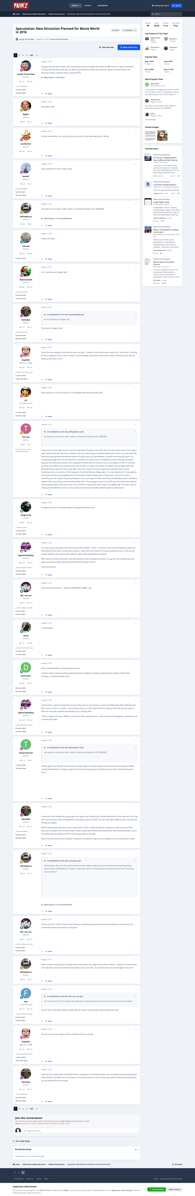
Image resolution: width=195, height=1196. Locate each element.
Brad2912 (26, 360)
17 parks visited (20, 531)
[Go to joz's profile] (26, 392)
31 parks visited (20, 258)
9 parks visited (20, 192)
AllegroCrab (26, 515)
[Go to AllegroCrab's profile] (26, 506)
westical (26, 246)
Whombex (156, 280)
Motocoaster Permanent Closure (163, 263)
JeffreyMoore (26, 216)
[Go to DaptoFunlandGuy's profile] (26, 547)
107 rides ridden (20, 195)
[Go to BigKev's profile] (26, 106)
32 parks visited (20, 571)
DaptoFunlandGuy (26, 555)
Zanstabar (26, 320)
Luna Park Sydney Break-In (164, 184)
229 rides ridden (20, 93)
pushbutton (26, 144)
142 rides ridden (20, 768)
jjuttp (25, 635)
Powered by (171, 1179)
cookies (65, 1190)
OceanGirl (72, 861)
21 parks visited (20, 412)
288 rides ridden (20, 339)
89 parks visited (20, 688)
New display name (159, 234)
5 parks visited (20, 1017)
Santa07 (25, 176)
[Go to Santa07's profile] (26, 168)
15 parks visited (20, 90)
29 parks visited (20, 295)
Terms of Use (45, 1190)
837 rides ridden (20, 691)
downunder (26, 676)
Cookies (38, 1179)
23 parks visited (20, 651)
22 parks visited (20, 335)
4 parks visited (20, 611)
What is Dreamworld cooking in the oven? (165, 230)
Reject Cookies (174, 1189)
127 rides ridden (20, 534)
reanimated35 (74, 314)
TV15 (155, 176)
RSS (47, 1179)
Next (31, 55)
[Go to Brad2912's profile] (26, 351)
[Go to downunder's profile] (26, 667)
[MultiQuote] (42, 94)
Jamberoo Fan (158, 187)
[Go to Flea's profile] (26, 993)
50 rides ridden (20, 1020)
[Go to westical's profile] (26, 237)
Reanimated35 (26, 280)
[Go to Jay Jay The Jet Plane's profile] (17, 39)
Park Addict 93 (158, 204)
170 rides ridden (20, 299)
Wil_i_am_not (25, 595)
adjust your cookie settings (122, 1190)
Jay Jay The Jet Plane (26, 39)
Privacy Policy (18, 1179)
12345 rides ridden (21, 379)
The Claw (26, 437)
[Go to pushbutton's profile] (26, 135)
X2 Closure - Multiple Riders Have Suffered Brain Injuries (165, 158)
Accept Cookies (158, 1189)
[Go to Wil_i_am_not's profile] (26, 587)
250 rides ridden (20, 416)
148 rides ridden (20, 574)
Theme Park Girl (26, 753)
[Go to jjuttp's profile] (26, 627)
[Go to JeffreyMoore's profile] (26, 208)
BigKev (26, 114)
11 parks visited (20, 376)
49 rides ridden (20, 614)
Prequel (156, 162)
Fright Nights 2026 (161, 202)
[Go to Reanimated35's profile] (26, 271)
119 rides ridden (20, 654)
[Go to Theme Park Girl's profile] (26, 744)
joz (26, 400)
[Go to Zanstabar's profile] (26, 311)
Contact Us (29, 1179)
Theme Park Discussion (59, 39)
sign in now (65, 1121)
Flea (26, 1001)
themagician (157, 267)
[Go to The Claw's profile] (26, 428)
